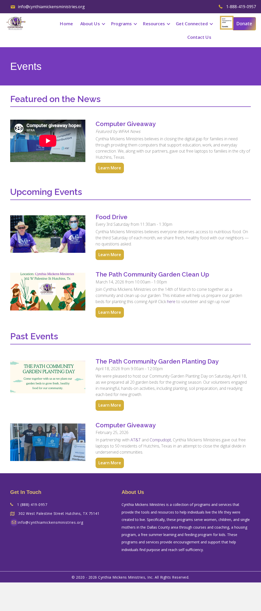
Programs (121, 24)
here (171, 301)
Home (66, 24)
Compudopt (160, 440)
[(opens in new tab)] (226, 22)
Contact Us (199, 37)
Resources (154, 24)
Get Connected (191, 24)
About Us (90, 24)
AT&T (135, 440)
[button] (103, 24)
